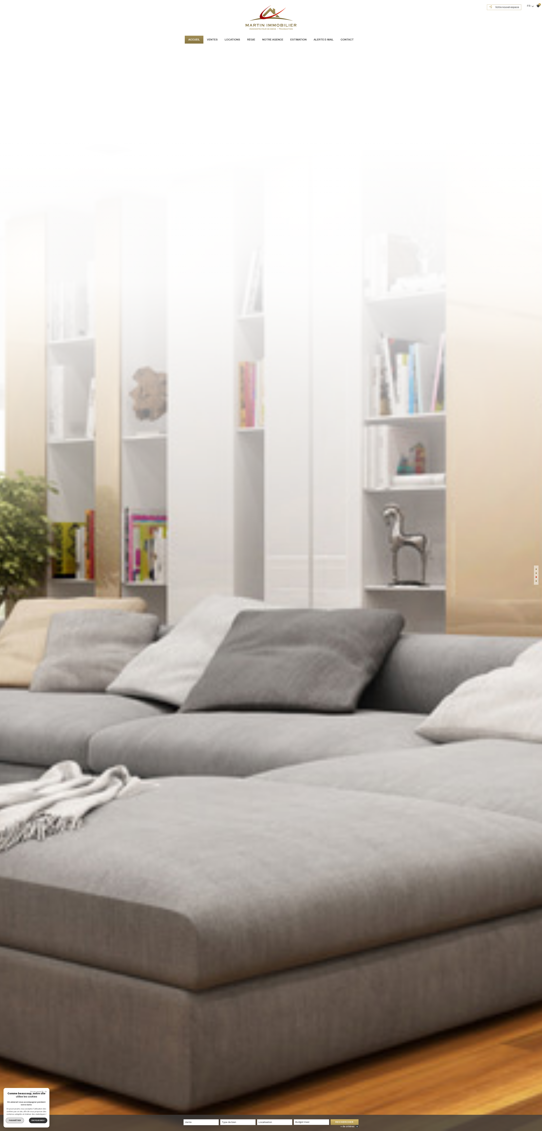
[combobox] (201, 1122)
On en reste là (36, 1091)
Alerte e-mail (324, 39)
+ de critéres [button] (349, 1126)
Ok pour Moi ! (38, 1120)
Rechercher (344, 1122)
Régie (251, 39)
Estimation (298, 39)
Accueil (194, 39)
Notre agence (272, 39)
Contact (347, 39)
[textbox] (238, 1122)
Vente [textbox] (188, 1122)
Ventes (212, 39)
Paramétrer (15, 1120)
